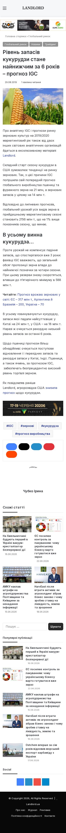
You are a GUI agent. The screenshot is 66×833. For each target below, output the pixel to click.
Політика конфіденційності (26, 815)
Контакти (50, 815)
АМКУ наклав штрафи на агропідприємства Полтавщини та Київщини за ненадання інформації (15, 597)
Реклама (45, 809)
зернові (28, 426)
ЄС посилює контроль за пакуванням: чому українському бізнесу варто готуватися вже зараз (46, 546)
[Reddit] (11, 454)
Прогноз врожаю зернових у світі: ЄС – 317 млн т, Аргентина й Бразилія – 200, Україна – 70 (31, 299)
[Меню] (4, 9)
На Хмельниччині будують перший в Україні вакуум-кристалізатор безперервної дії (15, 542)
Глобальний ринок (39, 36)
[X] (24, 446)
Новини (35, 44)
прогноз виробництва (33, 434)
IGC (10, 426)
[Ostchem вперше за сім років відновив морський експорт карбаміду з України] (13, 750)
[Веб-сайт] (33, 497)
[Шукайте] (61, 9)
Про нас (20, 809)
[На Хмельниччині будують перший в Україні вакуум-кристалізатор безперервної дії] (17, 524)
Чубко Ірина (33, 491)
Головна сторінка (15, 36)
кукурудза (51, 426)
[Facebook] (11, 446)
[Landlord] (33, 8)
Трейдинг (50, 44)
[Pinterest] (48, 446)
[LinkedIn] (36, 446)
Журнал (32, 809)
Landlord (9, 155)
